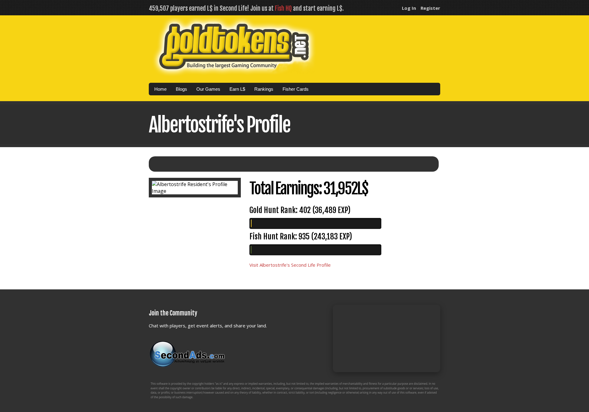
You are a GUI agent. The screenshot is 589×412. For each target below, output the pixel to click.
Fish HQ (283, 8)
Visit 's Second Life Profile (290, 265)
